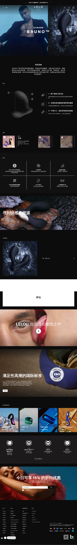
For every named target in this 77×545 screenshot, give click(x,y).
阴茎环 (22, 429)
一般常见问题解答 (13, 524)
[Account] (69, 8)
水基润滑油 (24, 526)
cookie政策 (4, 526)
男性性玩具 (24, 517)
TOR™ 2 (24, 427)
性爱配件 (23, 528)
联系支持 (12, 511)
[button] (14, 2)
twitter (33, 515)
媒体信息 (4, 519)
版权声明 (4, 513)
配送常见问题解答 (13, 526)
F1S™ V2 (44, 427)
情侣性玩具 (24, 519)
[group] (16, 142)
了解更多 (5, 390)
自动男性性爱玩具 (44, 429)
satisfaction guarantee (14, 519)
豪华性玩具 (24, 524)
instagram (33, 513)
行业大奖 (4, 517)
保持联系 (12, 532)
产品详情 (4, 58)
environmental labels (14, 530)
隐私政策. (28, 490)
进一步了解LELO (38, 458)
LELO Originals (13, 539)
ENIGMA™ (6, 427)
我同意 (27, 490)
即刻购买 (57, 2)
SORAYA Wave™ (67, 427)
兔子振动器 (62, 429)
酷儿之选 (23, 532)
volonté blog (34, 511)
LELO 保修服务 (13, 515)
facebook (33, 517)
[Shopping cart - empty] (73, 8)
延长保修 (12, 517)
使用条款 (4, 528)
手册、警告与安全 (46, 258)
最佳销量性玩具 (25, 513)
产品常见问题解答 (13, 528)
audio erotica (34, 519)
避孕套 (23, 530)
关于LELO (4, 511)
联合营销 (4, 530)
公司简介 (4, 515)
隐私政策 (4, 524)
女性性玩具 (4, 429)
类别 (23, 511)
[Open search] (65, 8)
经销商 (4, 532)
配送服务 (12, 513)
